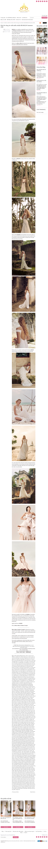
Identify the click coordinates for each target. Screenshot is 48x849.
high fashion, (17, 699)
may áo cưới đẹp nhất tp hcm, (24, 718)
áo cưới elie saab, (32, 661)
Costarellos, (22, 691)
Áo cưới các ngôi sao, (23, 656)
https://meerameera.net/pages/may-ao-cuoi (25, 645)
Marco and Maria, (15, 705)
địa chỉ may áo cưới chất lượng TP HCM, (22, 777)
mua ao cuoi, (16, 735)
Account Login (44, 15)
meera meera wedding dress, (23, 727)
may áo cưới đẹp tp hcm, (21, 719)
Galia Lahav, (23, 694)
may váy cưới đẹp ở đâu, (22, 723)
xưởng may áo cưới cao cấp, (27, 765)
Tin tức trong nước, (22, 746)
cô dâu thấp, (26, 690)
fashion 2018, (17, 694)
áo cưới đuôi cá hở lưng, (29, 681)
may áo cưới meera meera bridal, (23, 710)
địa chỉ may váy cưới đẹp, (20, 787)
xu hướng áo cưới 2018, (29, 758)
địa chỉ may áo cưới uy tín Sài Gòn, (23, 783)
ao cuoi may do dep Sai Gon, (26, 663)
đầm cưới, (27, 768)
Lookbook (24, 17)
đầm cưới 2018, (32, 768)
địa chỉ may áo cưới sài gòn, (17, 780)
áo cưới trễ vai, (19, 677)
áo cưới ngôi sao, (23, 669)
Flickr (46, 1)
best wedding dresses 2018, (24, 685)
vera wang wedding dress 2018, (20, 756)
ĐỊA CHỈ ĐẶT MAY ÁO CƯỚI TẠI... (41, 70)
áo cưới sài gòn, (18, 673)
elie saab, (20, 693)
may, (25, 705)
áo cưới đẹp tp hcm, (23, 680)
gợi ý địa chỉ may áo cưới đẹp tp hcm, (21, 698)
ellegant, (33, 693)
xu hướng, (16, 758)
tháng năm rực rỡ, (27, 738)
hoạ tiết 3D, (22, 699)
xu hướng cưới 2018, (27, 762)
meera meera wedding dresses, (26, 729)
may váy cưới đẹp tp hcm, (18, 724)
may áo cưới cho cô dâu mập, (23, 706)
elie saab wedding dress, (27, 693)
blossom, (13, 686)
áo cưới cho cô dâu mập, (20, 659)
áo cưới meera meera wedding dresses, (19, 668)
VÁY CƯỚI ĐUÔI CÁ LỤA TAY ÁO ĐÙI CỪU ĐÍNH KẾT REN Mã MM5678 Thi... (30, 822)
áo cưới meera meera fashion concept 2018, (26, 667)
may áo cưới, (28, 705)
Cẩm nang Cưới (8, 831)
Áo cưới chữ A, (27, 659)
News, (26, 735)
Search (25, 832)
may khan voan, (17, 722)
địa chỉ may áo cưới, (15, 772)
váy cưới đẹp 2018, (23, 753)
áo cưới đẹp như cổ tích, (30, 679)
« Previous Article (15, 791)
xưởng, (20, 765)
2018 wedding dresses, (21, 655)
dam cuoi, (14, 692)
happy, (29, 698)
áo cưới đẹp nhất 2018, (21, 679)
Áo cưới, (28, 655)
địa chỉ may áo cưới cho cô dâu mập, (28, 778)
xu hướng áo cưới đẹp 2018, (25, 761)
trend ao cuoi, (26, 750)
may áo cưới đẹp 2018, (26, 717)
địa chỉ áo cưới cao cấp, (29, 770)
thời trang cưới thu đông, (26, 740)
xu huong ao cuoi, (21, 758)
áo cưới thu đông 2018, (23, 675)
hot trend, (26, 699)
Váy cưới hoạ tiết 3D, (25, 751)
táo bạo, (22, 738)
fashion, (13, 694)
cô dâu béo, (21, 688)
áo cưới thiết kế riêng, (31, 674)
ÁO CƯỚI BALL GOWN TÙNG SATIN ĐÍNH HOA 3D (17, 818)
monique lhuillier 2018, (19, 731)
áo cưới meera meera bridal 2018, (18, 666)
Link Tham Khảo (39, 831)
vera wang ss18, (24, 755)
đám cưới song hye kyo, (16, 769)
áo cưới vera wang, (25, 677)
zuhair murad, (14, 768)
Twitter (36, 1)
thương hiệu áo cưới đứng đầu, (21, 745)
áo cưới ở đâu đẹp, (28, 671)
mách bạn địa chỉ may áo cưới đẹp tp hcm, (22, 704)
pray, (13, 737)
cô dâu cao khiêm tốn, (28, 688)
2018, (15, 655)
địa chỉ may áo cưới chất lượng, (27, 775)
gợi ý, (23, 695)
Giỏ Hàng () (44, 17)
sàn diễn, (13, 738)
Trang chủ (3, 17)
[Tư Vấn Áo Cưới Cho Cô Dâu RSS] (40, 23)
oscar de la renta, (31, 735)
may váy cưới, (26, 722)
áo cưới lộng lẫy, (21, 662)
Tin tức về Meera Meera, (16, 748)
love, (18, 701)
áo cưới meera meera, (19, 665)
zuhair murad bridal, (21, 768)
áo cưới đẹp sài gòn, (15, 680)
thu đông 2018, (28, 743)
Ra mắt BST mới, (21, 737)
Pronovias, (16, 737)
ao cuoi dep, (26, 661)
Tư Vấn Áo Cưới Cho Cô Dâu (9, 22)
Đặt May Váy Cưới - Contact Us (14, 19)
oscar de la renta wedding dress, (27, 736)
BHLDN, (31, 685)
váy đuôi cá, (29, 753)
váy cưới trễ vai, (32, 752)
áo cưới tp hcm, (30, 675)
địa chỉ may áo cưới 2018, (24, 772)
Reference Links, (28, 737)
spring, (19, 738)
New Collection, (22, 735)
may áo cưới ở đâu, (20, 712)
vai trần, (30, 750)
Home (2, 22)
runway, (32, 737)
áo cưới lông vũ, (27, 662)
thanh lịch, (33, 738)
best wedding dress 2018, (26, 684)
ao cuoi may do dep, (17, 663)
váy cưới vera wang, (16, 753)
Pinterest (44, 1)
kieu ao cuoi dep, (27, 700)
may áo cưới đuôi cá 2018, (27, 720)
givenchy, (17, 695)
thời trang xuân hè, (28, 742)
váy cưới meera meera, (17, 752)
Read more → (39, 78)
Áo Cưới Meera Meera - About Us (13, 17)
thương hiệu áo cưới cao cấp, (22, 744)
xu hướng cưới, (20, 762)
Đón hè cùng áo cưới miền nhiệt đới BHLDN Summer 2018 (24, 22)
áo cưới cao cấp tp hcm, (24, 658)
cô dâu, (17, 688)
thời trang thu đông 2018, (20, 742)
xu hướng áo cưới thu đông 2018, (25, 759)
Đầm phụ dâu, (21, 770)
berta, (19, 684)
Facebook (38, 1)
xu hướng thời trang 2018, (18, 763)
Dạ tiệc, (33, 691)
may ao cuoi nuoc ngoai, (28, 711)
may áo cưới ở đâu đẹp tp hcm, (27, 713)
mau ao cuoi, (21, 705)
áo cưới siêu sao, (15, 674)
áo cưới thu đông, (15, 675)
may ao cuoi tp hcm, (30, 714)
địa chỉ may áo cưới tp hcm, (25, 782)
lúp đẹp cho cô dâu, (27, 701)
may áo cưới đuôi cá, (18, 720)
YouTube (40, 1)
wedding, (21, 757)
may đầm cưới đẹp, (26, 724)
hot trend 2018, (31, 699)
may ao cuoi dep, (29, 707)
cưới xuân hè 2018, (28, 691)
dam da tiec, (18, 692)
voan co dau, (16, 757)
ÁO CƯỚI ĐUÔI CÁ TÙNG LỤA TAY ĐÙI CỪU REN (30, 818)
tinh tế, (22, 748)
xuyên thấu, (31, 767)
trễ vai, (22, 750)
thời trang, (14, 739)
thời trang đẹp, (22, 743)
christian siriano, (28, 687)
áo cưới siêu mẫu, (32, 673)
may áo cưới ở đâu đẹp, (28, 712)
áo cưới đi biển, (30, 680)
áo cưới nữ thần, (29, 669)
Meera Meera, (18, 725)
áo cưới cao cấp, (31, 656)
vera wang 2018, (17, 755)
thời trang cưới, (18, 740)
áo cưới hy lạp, (14, 662)
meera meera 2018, (24, 725)
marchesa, (32, 704)
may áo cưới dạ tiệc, (22, 707)
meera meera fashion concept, (20, 726)
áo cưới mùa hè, (16, 669)
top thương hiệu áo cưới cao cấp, (27, 749)
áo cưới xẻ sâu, (19, 678)
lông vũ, (15, 701)
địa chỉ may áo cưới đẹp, (25, 784)
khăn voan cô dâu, (15, 700)
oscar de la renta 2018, (16, 736)
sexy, (17, 738)
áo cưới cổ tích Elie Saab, (18, 660)
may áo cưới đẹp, (18, 717)
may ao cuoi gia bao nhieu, (24, 708)
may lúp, (21, 722)
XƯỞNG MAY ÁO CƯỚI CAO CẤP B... (41, 81)
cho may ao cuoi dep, (21, 687)
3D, (26, 655)
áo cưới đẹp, (24, 678)
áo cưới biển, (16, 656)
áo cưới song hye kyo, (22, 674)
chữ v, (33, 687)
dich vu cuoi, (14, 693)
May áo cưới (3, 19)
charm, (15, 687)
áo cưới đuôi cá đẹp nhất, (23, 682)
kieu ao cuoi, (21, 700)
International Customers (27, 19)
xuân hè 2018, (16, 765)
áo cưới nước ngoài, (21, 671)
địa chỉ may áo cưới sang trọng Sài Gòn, (19, 781)
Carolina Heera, (19, 686)
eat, (17, 693)
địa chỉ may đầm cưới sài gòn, (26, 788)
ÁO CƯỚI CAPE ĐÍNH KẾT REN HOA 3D (6, 818)
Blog (3, 831)
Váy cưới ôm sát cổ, (25, 752)
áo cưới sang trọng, (25, 673)
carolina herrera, (25, 686)
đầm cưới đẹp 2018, (24, 769)
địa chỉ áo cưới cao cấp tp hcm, (28, 771)
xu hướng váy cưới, (26, 763)
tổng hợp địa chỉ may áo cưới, (29, 748)
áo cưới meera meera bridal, (29, 665)
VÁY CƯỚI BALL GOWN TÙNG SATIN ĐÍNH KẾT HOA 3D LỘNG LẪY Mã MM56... (18, 822)
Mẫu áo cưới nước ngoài (29, 831)
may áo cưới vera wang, (23, 716)
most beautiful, (26, 731)
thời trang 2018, (19, 739)
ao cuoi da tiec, (21, 661)
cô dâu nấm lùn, (21, 690)
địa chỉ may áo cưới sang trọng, (28, 780)
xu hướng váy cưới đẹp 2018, (23, 764)
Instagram (42, 1)
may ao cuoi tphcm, (15, 716)
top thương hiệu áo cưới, (16, 749)
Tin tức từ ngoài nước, (31, 746)
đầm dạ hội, (31, 769)
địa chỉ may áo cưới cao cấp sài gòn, (24, 774)
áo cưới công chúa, (26, 660)
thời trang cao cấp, (25, 739)
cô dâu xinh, (17, 691)
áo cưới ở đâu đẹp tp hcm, (23, 672)
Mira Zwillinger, (27, 730)
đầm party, (17, 770)
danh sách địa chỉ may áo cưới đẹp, (27, 692)
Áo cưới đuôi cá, (22, 681)
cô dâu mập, (15, 690)
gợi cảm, (20, 695)
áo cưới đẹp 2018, (30, 678)
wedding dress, (26, 757)
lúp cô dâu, (21, 701)
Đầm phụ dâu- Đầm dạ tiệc (18, 831)
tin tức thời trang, (30, 745)
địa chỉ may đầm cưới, (29, 787)
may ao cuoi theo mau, (22, 714)
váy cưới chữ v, (19, 751)
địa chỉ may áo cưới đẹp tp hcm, (24, 785)
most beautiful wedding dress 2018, (25, 732)
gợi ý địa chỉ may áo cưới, (29, 695)
